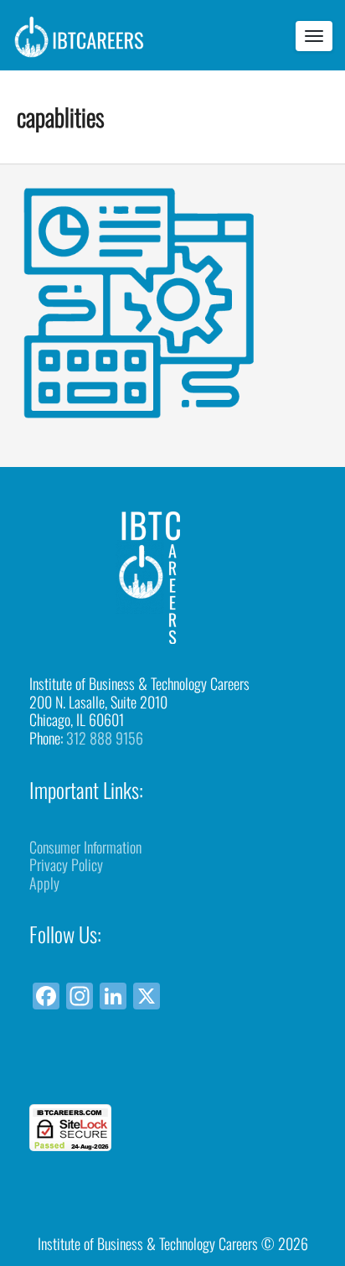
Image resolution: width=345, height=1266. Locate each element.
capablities (61, 116)
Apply (44, 883)
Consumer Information (85, 847)
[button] (172, 1073)
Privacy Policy (66, 864)
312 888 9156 (104, 738)
